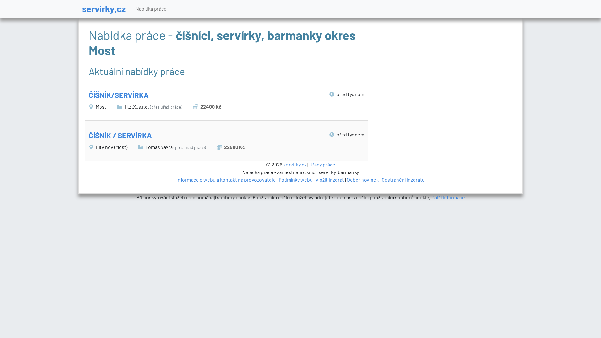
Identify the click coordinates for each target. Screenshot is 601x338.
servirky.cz (104, 8)
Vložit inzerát (330, 179)
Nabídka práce (151, 9)
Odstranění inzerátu (403, 179)
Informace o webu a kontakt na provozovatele (226, 179)
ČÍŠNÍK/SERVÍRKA (119, 95)
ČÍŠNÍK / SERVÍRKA (120, 135)
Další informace (448, 197)
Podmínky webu (296, 179)
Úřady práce (322, 164)
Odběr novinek (363, 179)
